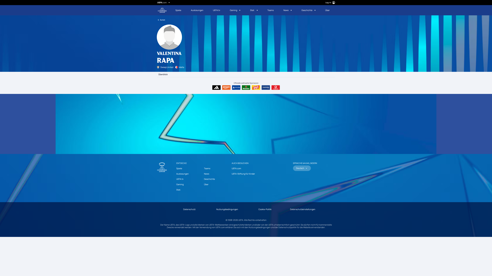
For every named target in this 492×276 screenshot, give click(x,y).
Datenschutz (189, 209)
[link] (178, 10)
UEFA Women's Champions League (162, 10)
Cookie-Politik (264, 209)
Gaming (180, 184)
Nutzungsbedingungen (227, 209)
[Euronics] (266, 87)
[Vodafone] (275, 87)
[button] (235, 10)
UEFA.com (236, 168)
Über (206, 184)
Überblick (163, 74)
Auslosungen (182, 173)
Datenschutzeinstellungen (302, 209)
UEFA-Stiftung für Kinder (243, 173)
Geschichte (209, 179)
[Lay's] (256, 87)
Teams (207, 168)
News (206, 173)
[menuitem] (180, 10)
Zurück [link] (162, 20)
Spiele (179, 168)
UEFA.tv (179, 179)
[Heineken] (246, 87)
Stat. (178, 189)
